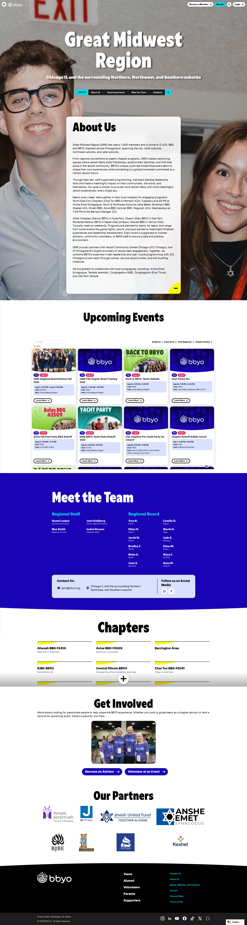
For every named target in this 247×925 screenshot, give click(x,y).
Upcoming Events (116, 92)
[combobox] (235, 922)
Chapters (157, 92)
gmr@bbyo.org (71, 587)
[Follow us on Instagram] (164, 591)
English (235, 922)
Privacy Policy (177, 896)
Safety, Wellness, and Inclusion (185, 885)
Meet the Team (139, 92)
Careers (174, 890)
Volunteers (131, 887)
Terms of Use (176, 902)
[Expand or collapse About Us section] (174, 288)
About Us (95, 92)
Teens (127, 874)
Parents (129, 894)
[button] (4, 4)
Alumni (128, 880)
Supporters (131, 900)
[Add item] (168, 92)
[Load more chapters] (123, 678)
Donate (220, 4)
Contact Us (175, 873)
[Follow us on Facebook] (171, 591)
